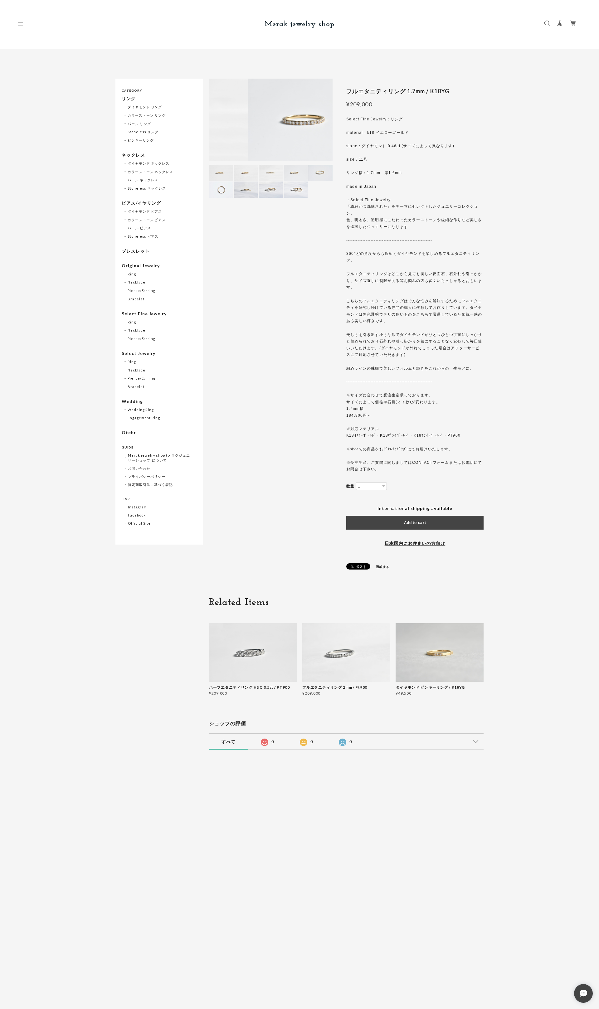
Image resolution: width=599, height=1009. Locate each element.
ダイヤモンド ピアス (145, 211)
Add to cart (415, 523)
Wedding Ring (141, 410)
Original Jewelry (141, 265)
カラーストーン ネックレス (150, 172)
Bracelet (136, 299)
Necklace (136, 282)
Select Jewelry (138, 353)
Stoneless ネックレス (147, 188)
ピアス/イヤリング (141, 203)
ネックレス (133, 155)
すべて (229, 741)
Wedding (132, 401)
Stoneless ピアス (143, 236)
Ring (132, 274)
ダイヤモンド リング (145, 107)
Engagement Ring (144, 418)
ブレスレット (136, 251)
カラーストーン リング (147, 115)
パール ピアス (139, 228)
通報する (383, 567)
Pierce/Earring (141, 291)
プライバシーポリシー (146, 476)
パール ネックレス (143, 180)
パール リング (139, 124)
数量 (350, 486)
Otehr (129, 432)
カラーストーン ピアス (147, 220)
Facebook (137, 515)
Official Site (139, 523)
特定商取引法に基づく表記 (150, 485)
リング (129, 98)
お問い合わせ (139, 468)
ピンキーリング (141, 140)
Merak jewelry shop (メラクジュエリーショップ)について (159, 457)
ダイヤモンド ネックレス (149, 163)
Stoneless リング (143, 132)
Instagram (137, 507)
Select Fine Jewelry (144, 313)
